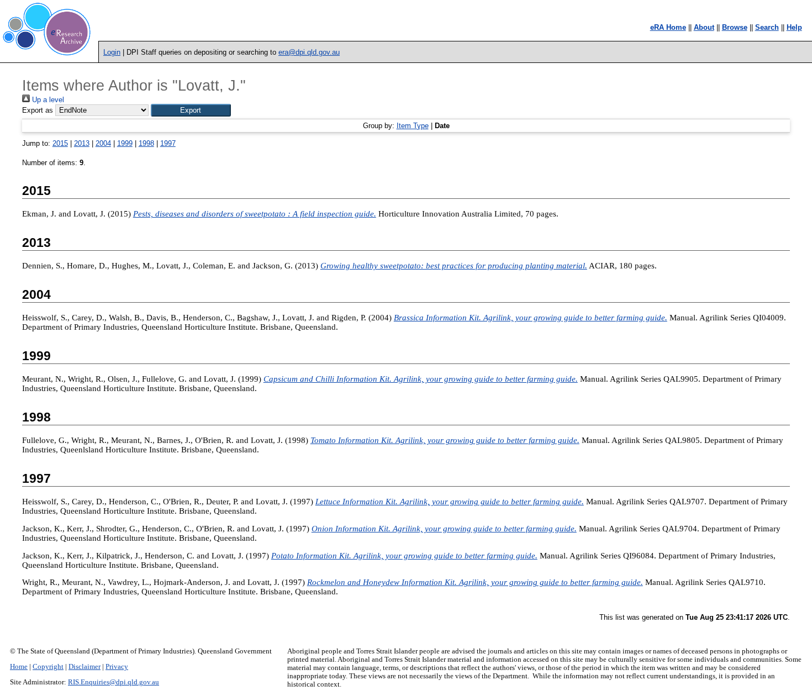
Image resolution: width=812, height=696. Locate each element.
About (704, 27)
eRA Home (668, 27)
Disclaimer (84, 667)
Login (111, 52)
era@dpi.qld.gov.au (309, 52)
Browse (734, 27)
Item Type (413, 126)
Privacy (117, 667)
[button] (191, 110)
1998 (146, 143)
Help (794, 27)
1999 (125, 143)
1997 (168, 143)
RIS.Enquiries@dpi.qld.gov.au (113, 682)
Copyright (48, 667)
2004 (103, 143)
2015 (60, 143)
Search (767, 27)
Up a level (47, 100)
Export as (37, 110)
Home (19, 667)
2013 (81, 143)
